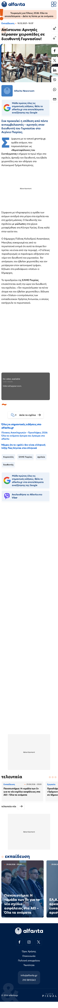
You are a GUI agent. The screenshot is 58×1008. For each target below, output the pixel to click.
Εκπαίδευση (7, 23)
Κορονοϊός (8, 457)
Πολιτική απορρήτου (29, 960)
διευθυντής (8, 464)
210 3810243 (29, 979)
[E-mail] (54, 99)
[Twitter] (54, 60)
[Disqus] (29, 547)
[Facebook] (54, 50)
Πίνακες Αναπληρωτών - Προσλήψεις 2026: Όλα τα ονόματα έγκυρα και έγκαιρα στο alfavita (24, 435)
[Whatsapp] (54, 89)
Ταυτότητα (29, 965)
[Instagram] (29, 942)
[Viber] (54, 80)
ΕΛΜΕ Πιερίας (25, 457)
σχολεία (41, 457)
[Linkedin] (54, 70)
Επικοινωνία (29, 955)
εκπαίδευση (17, 856)
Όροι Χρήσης (29, 951)
